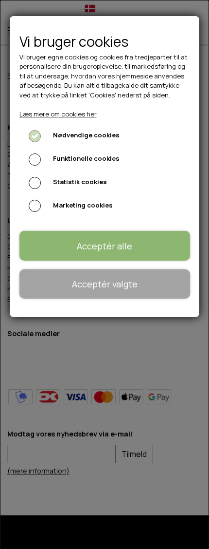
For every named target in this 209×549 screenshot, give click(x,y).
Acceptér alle (104, 246)
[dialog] (104, 274)
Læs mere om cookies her (58, 114)
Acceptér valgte (105, 284)
